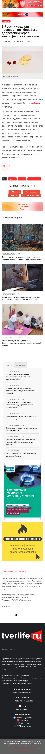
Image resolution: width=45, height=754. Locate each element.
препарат (22, 179)
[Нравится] (4, 166)
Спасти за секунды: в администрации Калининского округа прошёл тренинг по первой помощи (21, 343)
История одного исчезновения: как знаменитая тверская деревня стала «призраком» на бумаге (18, 376)
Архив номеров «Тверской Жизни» (14, 572)
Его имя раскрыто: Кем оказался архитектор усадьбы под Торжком (21, 455)
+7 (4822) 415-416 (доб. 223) (22, 701)
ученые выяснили (34, 179)
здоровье (12, 179)
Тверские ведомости (24, 718)
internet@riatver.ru (22, 709)
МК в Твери (25, 723)
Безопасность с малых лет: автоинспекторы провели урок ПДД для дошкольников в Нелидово (21, 442)
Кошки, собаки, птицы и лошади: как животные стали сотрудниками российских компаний (20, 390)
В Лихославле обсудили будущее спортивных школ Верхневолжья (21, 429)
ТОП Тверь (24, 720)
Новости (6, 21)
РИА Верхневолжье (24, 726)
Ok (22, 751)
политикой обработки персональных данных (22, 748)
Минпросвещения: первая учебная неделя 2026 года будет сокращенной (21, 418)
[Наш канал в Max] (16, 615)
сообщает (35, 103)
